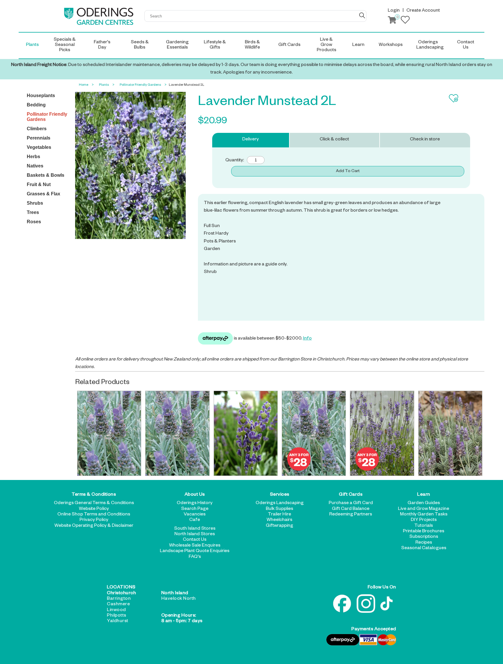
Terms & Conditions (94, 495)
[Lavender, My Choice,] (450, 433)
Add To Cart (347, 171)
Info (307, 339)
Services (279, 495)
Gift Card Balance (350, 509)
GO (362, 15)
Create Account (423, 11)
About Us (195, 495)
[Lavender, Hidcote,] (245, 433)
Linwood (116, 610)
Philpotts (116, 616)
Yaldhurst (117, 621)
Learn (423, 495)
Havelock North (178, 599)
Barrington (119, 599)
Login (394, 11)
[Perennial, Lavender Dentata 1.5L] (109, 433)
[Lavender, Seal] (382, 433)
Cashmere (118, 604)
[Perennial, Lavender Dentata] (177, 433)
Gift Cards (350, 495)
